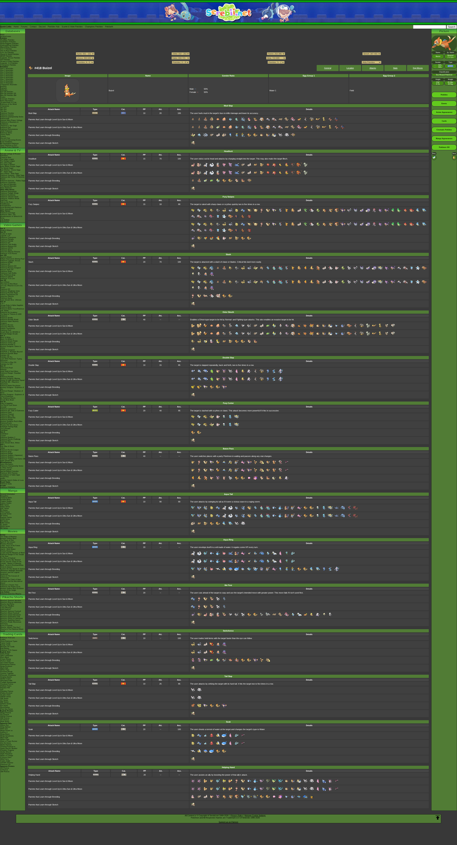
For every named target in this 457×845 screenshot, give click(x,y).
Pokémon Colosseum (8, 409)
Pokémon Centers (7, 115)
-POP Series (4, 722)
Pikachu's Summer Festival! (10, 611)
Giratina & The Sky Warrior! (10, 560)
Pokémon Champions (8, 237)
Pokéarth (109, 27)
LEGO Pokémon (6, 131)
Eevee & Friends (6, 625)
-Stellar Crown (5, 679)
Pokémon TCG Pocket (8, 253)
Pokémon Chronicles (8, 182)
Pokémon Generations (8, 191)
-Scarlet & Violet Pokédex (9, 61)
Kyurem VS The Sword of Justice (12, 569)
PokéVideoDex (5, 206)
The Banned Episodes (8, 186)
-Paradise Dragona (7, 750)
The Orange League (7, 161)
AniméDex (4, 156)
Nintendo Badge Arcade (9, 334)
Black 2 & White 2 (7, 339)
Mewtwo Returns (6, 544)
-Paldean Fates (5, 686)
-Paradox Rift (5, 688)
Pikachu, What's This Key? (10, 627)
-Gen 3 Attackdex (6, 72)
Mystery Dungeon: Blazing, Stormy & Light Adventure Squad (12, 379)
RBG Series (4, 505)
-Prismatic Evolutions (8, 675)
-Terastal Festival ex (7, 747)
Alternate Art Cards (7, 647)
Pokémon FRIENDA (7, 487)
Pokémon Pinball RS (7, 418)
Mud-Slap (32, 113)
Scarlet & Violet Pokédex (72, 27)
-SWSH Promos (6, 716)
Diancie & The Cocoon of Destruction (9, 577)
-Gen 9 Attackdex (6, 83)
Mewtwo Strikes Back (8, 538)
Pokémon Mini (5, 441)
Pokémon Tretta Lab (7, 343)
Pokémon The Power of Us (10, 587)
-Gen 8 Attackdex (6, 81)
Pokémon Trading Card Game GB (12, 459)
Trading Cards (12, 634)
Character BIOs (6, 498)
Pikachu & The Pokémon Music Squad (12, 630)
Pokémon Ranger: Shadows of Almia (11, 392)
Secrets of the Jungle (8, 590)
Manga (12, 490)
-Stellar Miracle (5, 752)
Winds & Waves (6, 230)
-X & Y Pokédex (6, 49)
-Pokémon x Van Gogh (8, 126)
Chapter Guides (6, 501)
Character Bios (5, 157)
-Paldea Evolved (6, 693)
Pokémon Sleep (6, 250)
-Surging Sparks (6, 677)
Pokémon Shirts (6, 133)
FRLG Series (5, 512)
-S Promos (4, 770)
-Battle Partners (6, 745)
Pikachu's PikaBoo (7, 606)
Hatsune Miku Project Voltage (11, 120)
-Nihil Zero (4, 729)
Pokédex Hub (53, 27)
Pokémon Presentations (9, 129)
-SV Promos (4, 714)
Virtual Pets (4, 477)
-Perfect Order (5, 661)
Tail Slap (32, 684)
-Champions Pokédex (8, 65)
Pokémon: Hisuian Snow (9, 197)
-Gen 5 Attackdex (6, 76)
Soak (30, 729)
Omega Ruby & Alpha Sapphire (11, 305)
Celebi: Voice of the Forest (10, 545)
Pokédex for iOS (6, 364)
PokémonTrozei (6, 423)
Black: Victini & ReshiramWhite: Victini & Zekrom (12, 566)
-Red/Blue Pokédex (7, 40)
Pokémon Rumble (6, 377)
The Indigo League (7, 159)
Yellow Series (5, 507)
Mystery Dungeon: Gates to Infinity (10, 347)
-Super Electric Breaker (8, 748)
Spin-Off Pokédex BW (8, 95)
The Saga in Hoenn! (7, 165)
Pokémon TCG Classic (8, 650)
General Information (7, 494)
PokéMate (4, 430)
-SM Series (4, 698)
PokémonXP (4, 118)
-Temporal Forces (6, 684)
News (2, 35)
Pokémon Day (5, 127)
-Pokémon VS (5, 764)
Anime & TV (13, 150)
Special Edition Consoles (9, 471)
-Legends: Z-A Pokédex (9, 63)
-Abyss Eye (4, 725)
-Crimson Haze (5, 757)
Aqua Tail (32, 502)
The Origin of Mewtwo (8, 537)
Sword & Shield (5, 257)
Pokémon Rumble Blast (9, 353)
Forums (24, 27)
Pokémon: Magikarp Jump (10, 291)
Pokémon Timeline (7, 113)
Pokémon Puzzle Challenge (10, 439)
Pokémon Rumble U (7, 344)
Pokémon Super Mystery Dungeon (9, 322)
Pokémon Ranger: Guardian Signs (10, 374)
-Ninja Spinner (5, 727)
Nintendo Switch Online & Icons (12, 480)
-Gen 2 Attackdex (6, 70)
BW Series (4, 521)
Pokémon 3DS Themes (8, 473)
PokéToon (3, 200)
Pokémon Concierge (7, 213)
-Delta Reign (4, 654)
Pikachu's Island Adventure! (10, 615)
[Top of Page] (438, 818)
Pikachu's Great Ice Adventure (11, 618)
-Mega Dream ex (6, 730)
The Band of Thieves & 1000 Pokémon (10, 315)
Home (16, 27)
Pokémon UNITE (6, 248)
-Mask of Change (6, 755)
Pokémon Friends (6, 241)
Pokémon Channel (7, 414)
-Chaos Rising (5, 659)
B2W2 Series (5, 523)
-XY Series (4, 700)
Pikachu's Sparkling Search (10, 620)
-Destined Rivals (6, 672)
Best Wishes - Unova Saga (10, 170)
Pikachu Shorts (12, 597)
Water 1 (272, 90)
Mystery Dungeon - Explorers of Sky (12, 388)
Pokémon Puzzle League (9, 450)
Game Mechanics (6, 101)
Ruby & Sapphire (6, 403)
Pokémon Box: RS (7, 416)
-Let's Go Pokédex (7, 52)
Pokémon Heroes (6, 547)
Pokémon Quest (6, 298)
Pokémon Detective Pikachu (10, 594)
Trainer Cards (5, 643)
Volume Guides (5, 503)
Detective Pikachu (7, 296)
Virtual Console (5, 469)
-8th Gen (3, 110)
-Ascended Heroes (7, 663)
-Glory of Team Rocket (8, 741)
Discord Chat (5, 138)
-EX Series (4, 705)
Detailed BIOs (5, 499)
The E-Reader (5, 428)
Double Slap (33, 365)
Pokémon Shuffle (6, 318)
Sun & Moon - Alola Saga (9, 173)
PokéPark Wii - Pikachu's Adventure (9, 383)
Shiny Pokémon (6, 188)
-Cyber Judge (5, 761)
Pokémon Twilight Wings (9, 193)
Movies (12, 531)
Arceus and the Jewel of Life (10, 562)
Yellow (2, 448)
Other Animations (6, 209)
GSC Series (4, 508)
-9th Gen (3, 108)
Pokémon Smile (6, 271)
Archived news (5, 36)
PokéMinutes (5, 204)
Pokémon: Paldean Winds (9, 198)
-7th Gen (3, 111)
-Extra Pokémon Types (8, 641)
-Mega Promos (5, 713)
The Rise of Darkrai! (7, 558)
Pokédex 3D (4, 355)
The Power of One (7, 540)
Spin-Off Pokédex (6, 92)
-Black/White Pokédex (8, 47)
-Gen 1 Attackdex (6, 68)
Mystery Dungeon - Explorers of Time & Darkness (12, 395)
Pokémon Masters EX (8, 246)
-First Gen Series (6, 709)
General (327, 68)
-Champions (4, 106)
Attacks (373, 68)
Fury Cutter (33, 411)
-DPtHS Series (5, 704)
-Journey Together (7, 673)
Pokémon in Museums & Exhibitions (9, 123)
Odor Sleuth (33, 320)
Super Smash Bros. (7, 461)
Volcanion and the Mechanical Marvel (11, 582)
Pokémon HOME (6, 262)
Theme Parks (5, 135)
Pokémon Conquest (7, 350)
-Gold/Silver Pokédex (8, 42)
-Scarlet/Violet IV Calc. (8, 102)
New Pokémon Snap (7, 275)
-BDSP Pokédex (6, 56)
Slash (30, 262)
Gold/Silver (4, 434)
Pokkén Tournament (7, 328)
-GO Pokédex (5, 60)
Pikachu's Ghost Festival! (9, 613)
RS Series (4, 510)
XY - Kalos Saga (6, 172)
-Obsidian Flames (6, 691)
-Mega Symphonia (7, 736)
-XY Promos (4, 720)
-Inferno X (3, 732)
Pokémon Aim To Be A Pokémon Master (12, 178)
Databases (13, 31)
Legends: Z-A (5, 236)
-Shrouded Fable (6, 680)
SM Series (4, 528)
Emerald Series (5, 514)
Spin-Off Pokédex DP (8, 93)
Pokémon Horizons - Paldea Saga (12, 181)
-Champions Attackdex (8, 85)
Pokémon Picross (6, 325)
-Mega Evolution (6, 666)
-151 (1, 689)
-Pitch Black (4, 657)
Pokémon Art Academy (8, 312)
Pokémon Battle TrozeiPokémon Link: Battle (12, 310)
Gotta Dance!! (5, 609)
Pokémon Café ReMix (8, 244)
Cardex (3, 97)
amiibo (2, 478)
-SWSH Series (5, 697)
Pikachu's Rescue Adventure (11, 602)
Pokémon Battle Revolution (10, 386)
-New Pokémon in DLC (8, 145)
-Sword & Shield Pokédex (9, 54)
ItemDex (3, 86)
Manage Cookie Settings (255, 815)
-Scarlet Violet (5, 695)
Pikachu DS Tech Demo (9, 425)
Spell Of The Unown (7, 542)
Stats (395, 68)
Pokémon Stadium (7, 457)
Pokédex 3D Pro (6, 357)
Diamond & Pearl (6, 368)
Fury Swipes (33, 204)
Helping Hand (34, 775)
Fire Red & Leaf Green (8, 405)
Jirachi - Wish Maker (8, 549)
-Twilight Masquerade (8, 682)
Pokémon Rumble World (9, 319)
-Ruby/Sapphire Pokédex (9, 43)
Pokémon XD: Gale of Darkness (12, 411)
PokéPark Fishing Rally (8, 427)
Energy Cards (5, 645)
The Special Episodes (8, 184)
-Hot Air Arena (5, 743)
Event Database (6, 142)
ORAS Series (5, 526)
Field (352, 90)
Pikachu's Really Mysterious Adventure (10, 623)
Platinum (3, 369)
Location (350, 68)
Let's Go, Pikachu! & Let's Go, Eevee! (11, 286)
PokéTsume (4, 222)
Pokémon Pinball (6, 453)
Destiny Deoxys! (6, 551)
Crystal (3, 436)
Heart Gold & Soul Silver (9, 371)
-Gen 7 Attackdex (6, 79)
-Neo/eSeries (5, 707)
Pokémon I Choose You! (9, 585)
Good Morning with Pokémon (11, 207)
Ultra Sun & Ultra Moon (8, 284)
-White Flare (4, 670)
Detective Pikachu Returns (10, 252)
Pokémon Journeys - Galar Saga (12, 175)
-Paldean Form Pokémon (9, 147)
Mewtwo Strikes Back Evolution (12, 588)
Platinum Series (6, 517)
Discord (42, 27)
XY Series (3, 524)
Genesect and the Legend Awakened (9, 573)
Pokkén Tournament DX (9, 294)
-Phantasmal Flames (8, 664)
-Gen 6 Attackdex (6, 77)
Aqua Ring (32, 547)
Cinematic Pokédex (7, 99)
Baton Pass (33, 456)
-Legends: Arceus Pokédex (10, 58)
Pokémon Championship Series (11, 117)
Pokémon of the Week (8, 104)
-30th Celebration (6, 655)
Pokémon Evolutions (7, 195)
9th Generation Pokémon (9, 143)
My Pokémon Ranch (7, 398)
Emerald (3, 407)
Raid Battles (4, 648)
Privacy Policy (237, 815)
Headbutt (32, 159)
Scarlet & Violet (6, 234)
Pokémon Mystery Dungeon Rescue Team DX (10, 268)
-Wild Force (4, 759)
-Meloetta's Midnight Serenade (11, 570)
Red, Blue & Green (7, 446)
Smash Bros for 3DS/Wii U (10, 332)
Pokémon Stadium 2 (7, 437)
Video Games (13, 225)
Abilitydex (3, 90)
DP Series (4, 515)
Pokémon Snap (5, 452)
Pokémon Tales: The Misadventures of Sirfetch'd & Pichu (11, 216)
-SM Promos (4, 718)
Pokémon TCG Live (7, 278)
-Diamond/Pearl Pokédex (9, 45)
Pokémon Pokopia (7, 239)
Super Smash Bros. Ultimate (10, 300)
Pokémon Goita (6, 484)
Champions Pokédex (94, 27)
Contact (33, 27)
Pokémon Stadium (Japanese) (11, 455)
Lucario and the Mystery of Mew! (12, 553)
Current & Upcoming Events (10, 140)
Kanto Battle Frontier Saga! (10, 166)
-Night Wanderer (6, 754)
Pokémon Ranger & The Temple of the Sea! (12, 555)
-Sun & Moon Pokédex (8, 51)
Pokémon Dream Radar (9, 341)
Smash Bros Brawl (7, 400)
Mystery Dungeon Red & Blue (11, 421)
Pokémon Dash (6, 412)
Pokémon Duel (5, 330)
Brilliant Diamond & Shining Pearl (12, 259)
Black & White (5, 337)
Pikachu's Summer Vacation (10, 600)
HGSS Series (5, 519)
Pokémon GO (5, 243)
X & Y (2, 303)
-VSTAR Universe (6, 763)
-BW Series (4, 702)
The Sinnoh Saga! (6, 168)
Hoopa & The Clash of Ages (10, 579)
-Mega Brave (5, 734)
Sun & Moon (4, 282)
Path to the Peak (6, 202)
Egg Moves (418, 68)
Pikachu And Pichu (7, 604)
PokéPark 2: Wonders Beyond (11, 352)
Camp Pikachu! (6, 608)
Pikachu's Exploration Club (10, 617)
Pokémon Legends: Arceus (10, 261)
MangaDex (4, 496)
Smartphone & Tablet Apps (10, 475)
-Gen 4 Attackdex (6, 74)
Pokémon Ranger (6, 419)
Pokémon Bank (5, 307)
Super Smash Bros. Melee (10, 443)
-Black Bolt (4, 668)
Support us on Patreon (228, 822)
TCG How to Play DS (8, 362)
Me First (32, 593)
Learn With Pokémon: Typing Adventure (11, 360)
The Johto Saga (6, 163)
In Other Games (6, 468)
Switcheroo (33, 638)
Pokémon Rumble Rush (9, 293)
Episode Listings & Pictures (10, 154)
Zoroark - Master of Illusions (10, 563)
